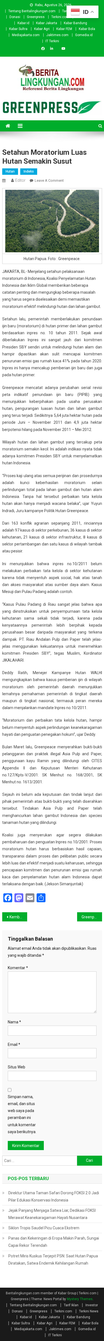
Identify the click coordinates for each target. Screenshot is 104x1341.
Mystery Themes (80, 1299)
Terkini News (88, 1311)
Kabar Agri (42, 29)
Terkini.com (60, 17)
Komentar (18, 968)
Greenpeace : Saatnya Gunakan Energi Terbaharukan (92, 917)
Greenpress (36, 17)
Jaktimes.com (57, 35)
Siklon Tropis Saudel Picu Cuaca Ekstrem (43, 1228)
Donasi (14, 17)
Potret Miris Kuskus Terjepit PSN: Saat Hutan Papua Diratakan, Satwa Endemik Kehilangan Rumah (53, 1259)
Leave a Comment (49, 180)
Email (14, 1044)
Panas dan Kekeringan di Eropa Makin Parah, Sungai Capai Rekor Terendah (53, 1242)
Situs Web (16, 1067)
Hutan (10, 171)
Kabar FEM (64, 29)
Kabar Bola (87, 29)
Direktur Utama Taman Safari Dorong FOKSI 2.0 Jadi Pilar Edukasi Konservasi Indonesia (53, 1196)
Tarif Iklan (71, 1305)
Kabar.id (23, 23)
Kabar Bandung (75, 23)
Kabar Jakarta (46, 23)
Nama (14, 1022)
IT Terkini (52, 41)
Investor (91, 1305)
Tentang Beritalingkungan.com (31, 11)
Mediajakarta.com (26, 35)
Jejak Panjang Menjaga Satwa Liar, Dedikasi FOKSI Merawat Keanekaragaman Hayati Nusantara (52, 1214)
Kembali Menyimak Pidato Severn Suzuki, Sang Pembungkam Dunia (18, 917)
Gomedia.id (84, 35)
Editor (20, 180)
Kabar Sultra (18, 29)
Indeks (29, 171)
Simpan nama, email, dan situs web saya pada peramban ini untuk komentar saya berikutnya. (22, 1114)
